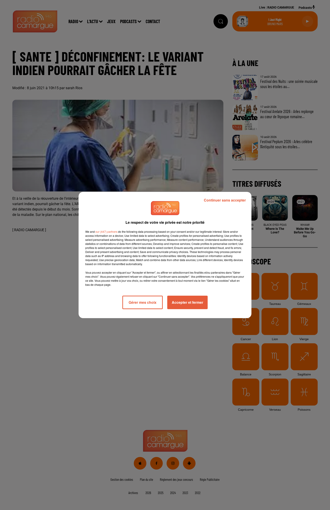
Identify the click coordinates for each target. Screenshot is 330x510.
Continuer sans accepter (225, 200)
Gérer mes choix (142, 302)
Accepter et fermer (187, 302)
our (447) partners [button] (106, 231)
